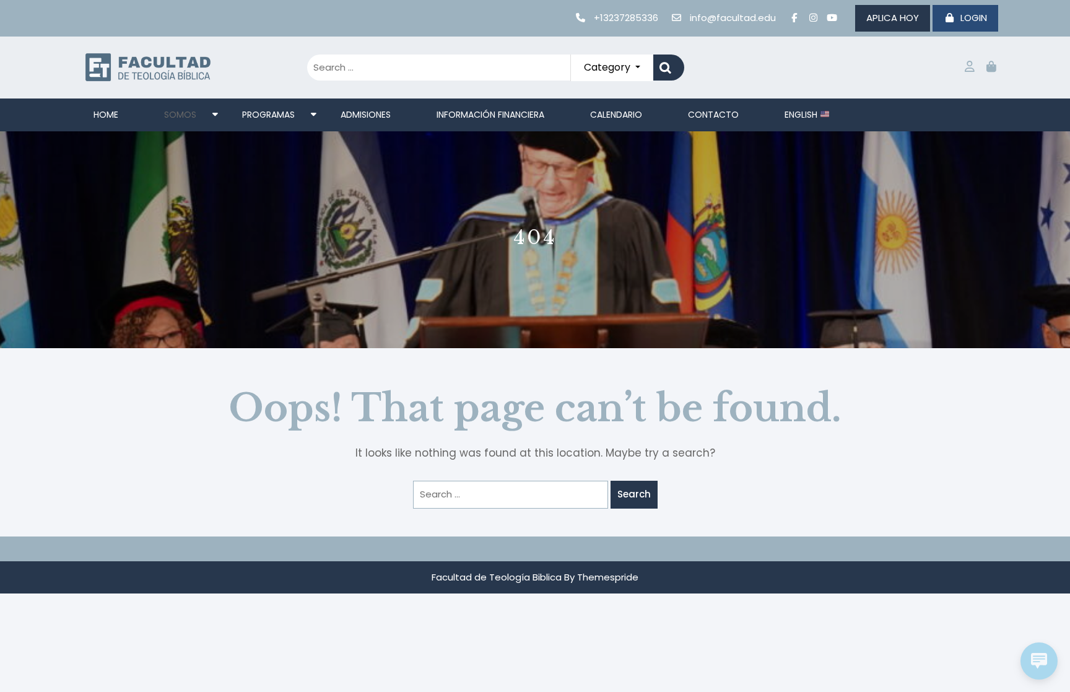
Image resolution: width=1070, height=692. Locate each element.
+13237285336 (626, 17)
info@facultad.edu (732, 17)
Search (668, 68)
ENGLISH (802, 114)
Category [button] (608, 67)
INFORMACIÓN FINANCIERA (490, 114)
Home (106, 114)
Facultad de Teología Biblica (497, 577)
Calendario (616, 114)
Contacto (713, 114)
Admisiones (366, 114)
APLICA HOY (892, 17)
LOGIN (973, 17)
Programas (268, 114)
